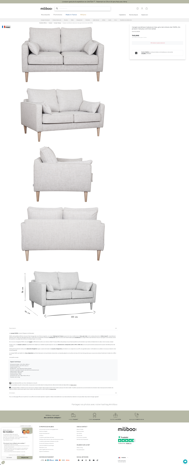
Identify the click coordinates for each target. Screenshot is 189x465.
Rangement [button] (79, 20)
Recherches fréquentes (82, 439)
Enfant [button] (103, 20)
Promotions (57, 15)
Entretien (12, 393)
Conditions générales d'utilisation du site (48, 441)
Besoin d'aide (80, 429)
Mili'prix (83, 15)
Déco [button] (115, 20)
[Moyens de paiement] (57, 460)
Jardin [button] (109, 20)
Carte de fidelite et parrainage (46, 445)
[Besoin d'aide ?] (185, 462)
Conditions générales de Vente (46, 437)
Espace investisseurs (44, 451)
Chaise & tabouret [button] (57, 20)
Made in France (71, 15)
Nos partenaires (80, 449)
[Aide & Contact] (137, 8)
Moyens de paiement (44, 433)
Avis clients (79, 433)
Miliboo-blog (80, 447)
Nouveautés (45, 15)
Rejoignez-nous (43, 447)
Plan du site (79, 435)
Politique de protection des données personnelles (51, 439)
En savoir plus (53, 389)
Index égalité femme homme (46, 449)
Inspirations (122, 15)
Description (12, 328)
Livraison (41, 435)
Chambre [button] (87, 20)
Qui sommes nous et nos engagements (48, 429)
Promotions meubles (82, 437)
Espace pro (144, 15)
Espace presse (80, 431)
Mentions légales (43, 431)
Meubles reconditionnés (126, 20)
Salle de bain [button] (96, 20)
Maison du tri (73, 384)
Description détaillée (136, 31)
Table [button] (72, 20)
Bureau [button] (66, 20)
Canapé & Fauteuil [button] (45, 20)
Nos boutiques (133, 15)
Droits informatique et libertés (46, 443)
